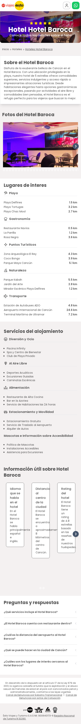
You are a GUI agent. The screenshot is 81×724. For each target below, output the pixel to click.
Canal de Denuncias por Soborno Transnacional (34, 695)
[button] (75, 5)
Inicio (5, 49)
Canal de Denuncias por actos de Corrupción (48, 696)
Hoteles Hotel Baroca (39, 49)
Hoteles (17, 49)
